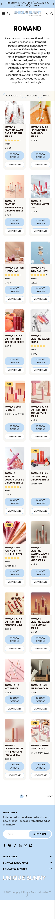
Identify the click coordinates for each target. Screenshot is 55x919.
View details (14, 164)
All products (13, 95)
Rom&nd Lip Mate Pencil (12, 686)
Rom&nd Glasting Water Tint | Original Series (14, 131)
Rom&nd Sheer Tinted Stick (40, 747)
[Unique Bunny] (27, 13)
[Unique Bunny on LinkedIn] (20, 846)
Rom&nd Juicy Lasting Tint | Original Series (40, 476)
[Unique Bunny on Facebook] (4, 846)
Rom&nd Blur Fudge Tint (13, 408)
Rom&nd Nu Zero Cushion (39, 269)
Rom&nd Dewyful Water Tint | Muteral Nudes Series (14, 750)
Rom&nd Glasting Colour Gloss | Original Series (14, 477)
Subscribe (39, 834)
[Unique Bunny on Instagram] (9, 846)
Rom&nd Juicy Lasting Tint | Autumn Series (13, 621)
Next (50, 796)
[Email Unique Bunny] (25, 846)
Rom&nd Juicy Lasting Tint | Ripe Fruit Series (14, 338)
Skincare (32, 95)
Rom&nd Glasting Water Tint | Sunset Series (40, 623)
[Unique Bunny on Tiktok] (14, 846)
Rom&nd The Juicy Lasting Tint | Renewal (13, 550)
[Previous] (1, 4)
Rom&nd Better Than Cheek (14, 269)
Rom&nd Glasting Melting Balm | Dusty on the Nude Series (40, 554)
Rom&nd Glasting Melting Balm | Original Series (14, 205)
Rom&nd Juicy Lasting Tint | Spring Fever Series (39, 411)
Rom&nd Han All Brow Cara (40, 686)
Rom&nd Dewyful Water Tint (40, 204)
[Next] (53, 4)
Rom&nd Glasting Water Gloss (40, 338)
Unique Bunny (30, 892)
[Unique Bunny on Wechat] (30, 846)
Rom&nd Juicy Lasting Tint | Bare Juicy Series (39, 131)
